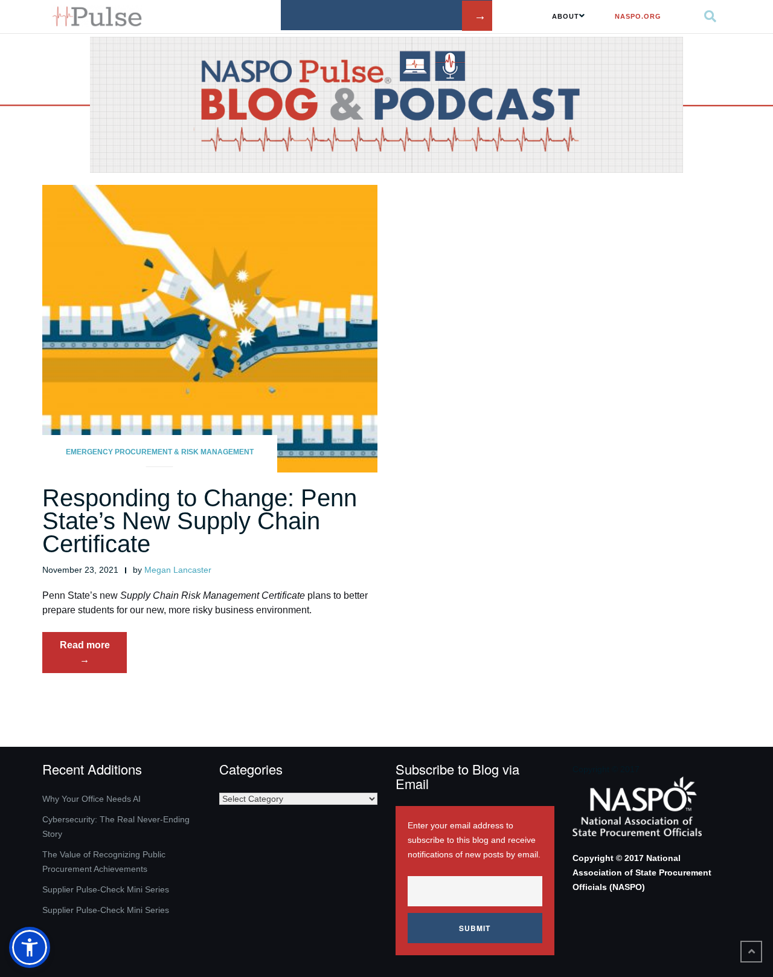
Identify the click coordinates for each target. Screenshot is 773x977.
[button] (29, 947)
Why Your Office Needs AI (91, 799)
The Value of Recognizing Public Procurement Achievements (103, 862)
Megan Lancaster (177, 570)
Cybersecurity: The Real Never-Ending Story (116, 826)
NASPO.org (638, 16)
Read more (93, 656)
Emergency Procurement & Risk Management (160, 452)
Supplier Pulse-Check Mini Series (105, 889)
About (565, 16)
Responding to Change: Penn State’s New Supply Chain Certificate (199, 521)
